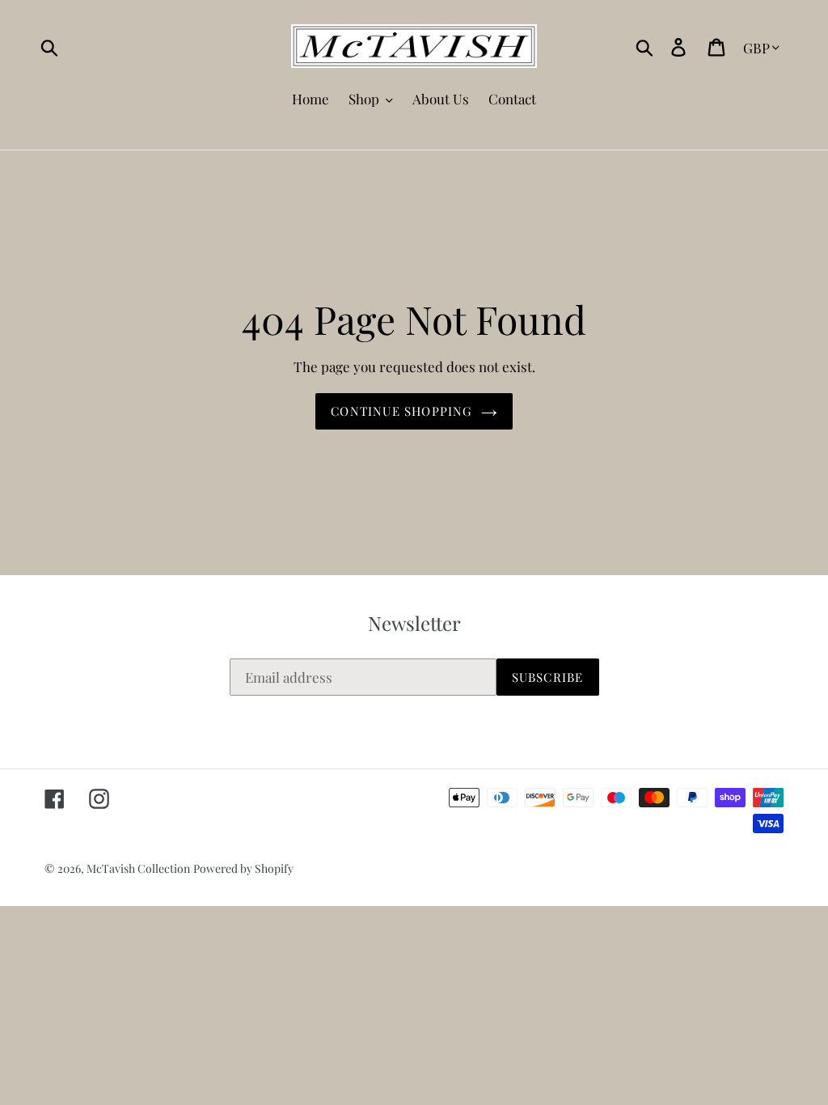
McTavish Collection (138, 868)
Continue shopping (401, 411)
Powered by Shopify (243, 868)
